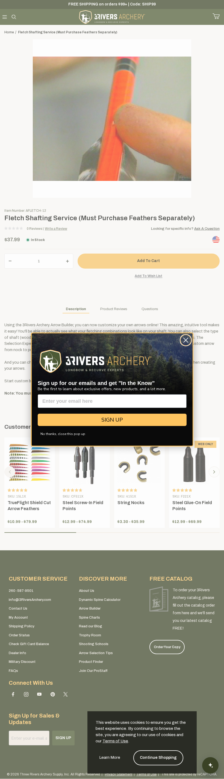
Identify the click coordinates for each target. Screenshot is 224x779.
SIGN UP (112, 420)
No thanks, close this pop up (62, 434)
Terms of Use (115, 741)
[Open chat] (210, 765)
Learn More (109, 757)
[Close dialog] (185, 340)
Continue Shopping (158, 758)
